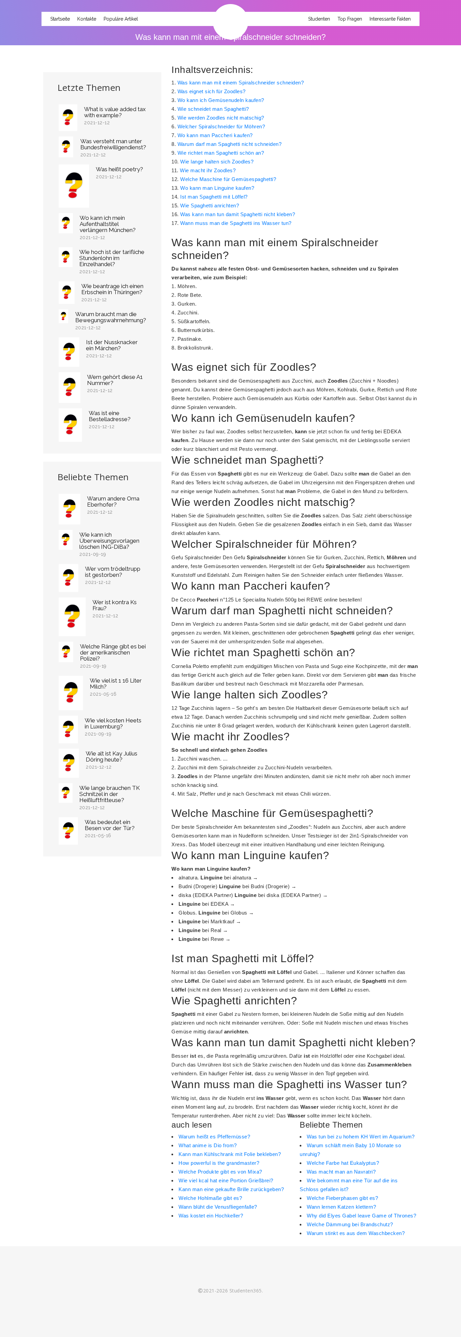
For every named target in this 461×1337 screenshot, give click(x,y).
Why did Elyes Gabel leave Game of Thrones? (361, 1215)
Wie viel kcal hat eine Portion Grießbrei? (226, 1180)
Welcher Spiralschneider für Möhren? (221, 126)
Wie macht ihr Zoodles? (208, 170)
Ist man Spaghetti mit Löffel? (214, 197)
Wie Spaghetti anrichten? (209, 205)
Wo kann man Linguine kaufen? (217, 188)
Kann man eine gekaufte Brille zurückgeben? (231, 1189)
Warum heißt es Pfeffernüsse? (214, 1136)
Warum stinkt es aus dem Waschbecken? (356, 1233)
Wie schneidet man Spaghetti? (213, 109)
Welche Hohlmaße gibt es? (210, 1198)
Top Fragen (349, 19)
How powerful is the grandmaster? (219, 1163)
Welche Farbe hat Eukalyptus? (343, 1163)
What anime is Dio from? (208, 1145)
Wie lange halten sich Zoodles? (216, 161)
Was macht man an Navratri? (341, 1172)
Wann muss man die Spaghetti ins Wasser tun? (236, 223)
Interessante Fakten (390, 19)
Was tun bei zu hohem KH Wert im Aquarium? (361, 1136)
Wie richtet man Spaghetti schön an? (221, 153)
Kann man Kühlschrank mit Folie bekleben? (230, 1154)
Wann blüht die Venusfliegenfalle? (218, 1207)
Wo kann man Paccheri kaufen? (215, 135)
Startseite (60, 19)
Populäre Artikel (121, 19)
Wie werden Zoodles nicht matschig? (221, 118)
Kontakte (86, 19)
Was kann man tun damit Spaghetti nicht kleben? (237, 214)
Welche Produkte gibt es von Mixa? (220, 1172)
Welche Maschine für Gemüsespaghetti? (228, 179)
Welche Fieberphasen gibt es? (342, 1198)
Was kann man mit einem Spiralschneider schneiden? (241, 82)
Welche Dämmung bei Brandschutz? (350, 1224)
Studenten (319, 19)
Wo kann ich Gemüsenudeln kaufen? (221, 100)
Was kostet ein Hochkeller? (211, 1215)
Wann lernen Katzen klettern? (341, 1207)
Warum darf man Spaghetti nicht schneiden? (230, 144)
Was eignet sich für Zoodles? (212, 91)
